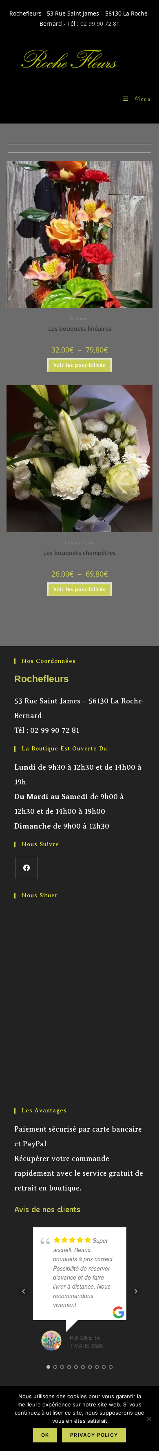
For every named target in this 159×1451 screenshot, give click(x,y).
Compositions (79, 542)
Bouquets (80, 318)
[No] (149, 1419)
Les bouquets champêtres (79, 553)
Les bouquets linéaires (79, 328)
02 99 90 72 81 (99, 23)
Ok (45, 1435)
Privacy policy (94, 1435)
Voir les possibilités (79, 365)
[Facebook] (26, 868)
